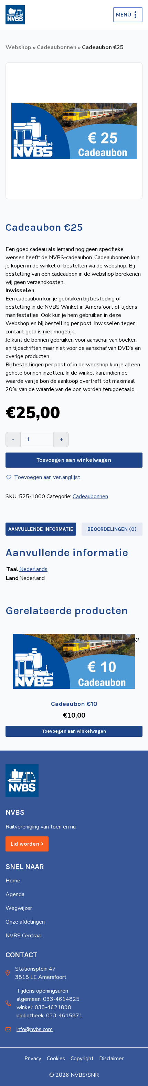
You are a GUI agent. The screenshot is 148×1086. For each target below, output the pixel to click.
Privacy (32, 1058)
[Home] (15, 14)
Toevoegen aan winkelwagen (74, 460)
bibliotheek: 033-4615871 (50, 1015)
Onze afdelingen (25, 922)
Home (13, 880)
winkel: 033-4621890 (44, 1007)
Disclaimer (111, 1058)
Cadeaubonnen (56, 47)
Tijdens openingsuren (42, 991)
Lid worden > (27, 844)
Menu (123, 14)
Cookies (56, 1058)
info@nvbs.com (35, 1029)
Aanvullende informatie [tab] (40, 529)
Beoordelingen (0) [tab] (112, 529)
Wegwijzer (19, 908)
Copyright (82, 1058)
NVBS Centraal (24, 935)
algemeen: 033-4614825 (48, 999)
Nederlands (33, 569)
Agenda (15, 894)
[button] (43, 477)
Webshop (18, 47)
